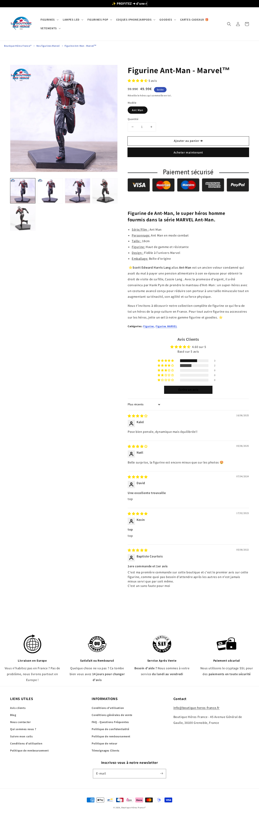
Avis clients (17, 708)
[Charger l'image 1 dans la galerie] (22, 190)
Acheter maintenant (188, 152)
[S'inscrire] (161, 773)
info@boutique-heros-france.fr (196, 708)
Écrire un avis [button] (188, 390)
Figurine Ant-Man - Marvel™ (81, 45)
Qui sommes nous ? (23, 729)
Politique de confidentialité (110, 729)
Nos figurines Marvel (48, 45)
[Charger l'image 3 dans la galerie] (77, 190)
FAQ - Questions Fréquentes (110, 722)
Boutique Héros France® (17, 45)
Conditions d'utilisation (26, 743)
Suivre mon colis (21, 736)
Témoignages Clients (105, 750)
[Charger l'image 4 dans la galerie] (105, 190)
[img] (138, 416)
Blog (13, 715)
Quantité (133, 119)
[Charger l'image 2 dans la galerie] (50, 190)
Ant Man (137, 110)
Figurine (148, 326)
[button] (49, 19)
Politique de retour (104, 743)
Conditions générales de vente (112, 715)
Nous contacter (20, 722)
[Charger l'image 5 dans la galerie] (22, 218)
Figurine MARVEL (166, 326)
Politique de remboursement (29, 750)
